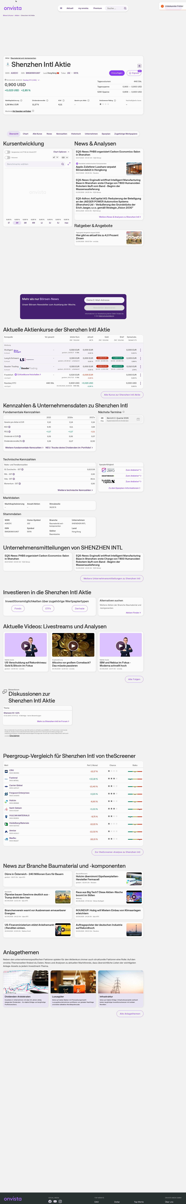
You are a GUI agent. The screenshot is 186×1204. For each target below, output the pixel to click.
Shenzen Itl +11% (11, 713)
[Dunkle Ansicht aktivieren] (16, 1)
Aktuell (70, 8)
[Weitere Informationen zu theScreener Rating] (104, 104)
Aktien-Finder (132, 612)
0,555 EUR (102, 358)
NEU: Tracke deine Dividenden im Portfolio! (68, 447)
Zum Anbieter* (133, 470)
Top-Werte (139, 1202)
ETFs (48, 608)
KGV (59, 100)
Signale (135, 73)
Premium (98, 8)
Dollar (117, 1202)
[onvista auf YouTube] (55, 1202)
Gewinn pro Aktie (80, 100)
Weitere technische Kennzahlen (74, 490)
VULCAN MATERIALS (19, 815)
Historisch (76, 133)
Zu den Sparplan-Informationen (124, 488)
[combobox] (35, 164)
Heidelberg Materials (19, 823)
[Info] (21, 100)
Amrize (12, 830)
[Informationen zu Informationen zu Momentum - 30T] (20, 483)
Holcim (12, 800)
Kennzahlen (61, 133)
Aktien (17, 15)
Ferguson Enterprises (19, 793)
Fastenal (13, 777)
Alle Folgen (134, 679)
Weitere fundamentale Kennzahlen (23, 447)
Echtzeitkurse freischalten (29, 374)
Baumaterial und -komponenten (23, 58)
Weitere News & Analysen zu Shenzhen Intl (119, 217)
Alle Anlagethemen (130, 1013)
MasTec (12, 838)
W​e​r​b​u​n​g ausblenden (95, 34)
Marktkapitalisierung (12, 100)
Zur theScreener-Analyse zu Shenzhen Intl (117, 852)
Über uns (169, 1202)
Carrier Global (15, 785)
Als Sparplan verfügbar (22, 111)
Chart (25, 133)
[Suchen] (125, 8)
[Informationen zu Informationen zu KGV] (9, 427)
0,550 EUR (102, 366)
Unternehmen (91, 133)
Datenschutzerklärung (106, 316)
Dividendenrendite (38, 100)
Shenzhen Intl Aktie (28, 15)
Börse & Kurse (8, 15)
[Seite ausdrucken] (139, 66)
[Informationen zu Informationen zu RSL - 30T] (14, 474)
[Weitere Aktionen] (140, 350)
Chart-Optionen (59, 152)
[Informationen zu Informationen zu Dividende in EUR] (20, 436)
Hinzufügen (116, 73)
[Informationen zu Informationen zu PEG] (9, 431)
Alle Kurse (37, 133)
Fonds (18, 608)
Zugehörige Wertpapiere (125, 133)
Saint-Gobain (15, 808)
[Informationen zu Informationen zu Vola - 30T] (14, 479)
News (49, 133)
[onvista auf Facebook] (50, 1202)
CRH (11, 770)
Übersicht (13, 133)
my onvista (83, 8)
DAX (96, 1202)
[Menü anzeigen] (61, 8)
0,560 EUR (117, 358)
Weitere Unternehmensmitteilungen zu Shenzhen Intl (111, 578)
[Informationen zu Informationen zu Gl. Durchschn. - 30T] (22, 469)
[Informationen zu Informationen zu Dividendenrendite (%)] (24, 441)
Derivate (79, 608)
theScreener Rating (106, 100)
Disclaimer (15, 735)
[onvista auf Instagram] (60, 1202)
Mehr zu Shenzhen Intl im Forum (52, 721)
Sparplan (106, 133)
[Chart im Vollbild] (69, 164)
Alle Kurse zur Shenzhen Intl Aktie (122, 394)
